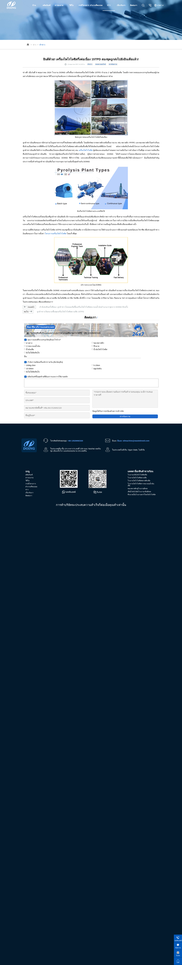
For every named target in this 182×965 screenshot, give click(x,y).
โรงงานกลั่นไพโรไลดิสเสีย (137, 475)
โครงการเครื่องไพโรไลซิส (55, 234)
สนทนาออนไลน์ (100, 64)
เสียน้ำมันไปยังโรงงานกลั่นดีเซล (139, 491)
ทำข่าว (42, 45)
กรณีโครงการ (84, 5)
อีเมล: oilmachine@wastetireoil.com (133, 441)
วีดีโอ (71, 5)
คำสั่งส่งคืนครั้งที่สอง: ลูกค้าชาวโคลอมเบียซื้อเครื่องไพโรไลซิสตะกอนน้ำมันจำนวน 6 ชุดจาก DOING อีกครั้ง (77, 307)
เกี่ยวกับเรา (121, 5)
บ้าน (34, 5)
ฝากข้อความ (113, 64)
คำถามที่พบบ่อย (96, 5)
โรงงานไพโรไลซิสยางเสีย (137, 478)
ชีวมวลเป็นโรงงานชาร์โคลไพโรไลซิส (142, 494)
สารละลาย (59, 5)
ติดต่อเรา (133, 5)
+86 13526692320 (91, 333)
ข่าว (34, 45)
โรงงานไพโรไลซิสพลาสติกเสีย (139, 480)
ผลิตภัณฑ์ (46, 5)
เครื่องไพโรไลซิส (86, 150)
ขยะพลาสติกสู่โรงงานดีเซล (138, 488)
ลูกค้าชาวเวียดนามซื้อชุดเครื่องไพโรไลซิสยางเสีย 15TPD (54, 312)
